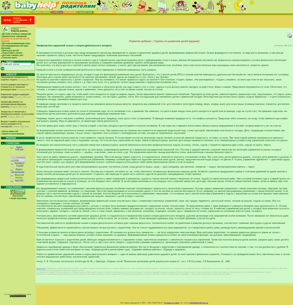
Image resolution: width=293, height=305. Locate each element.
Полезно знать (9, 57)
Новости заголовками (13, 134)
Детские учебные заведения (16, 34)
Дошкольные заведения (14, 36)
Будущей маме (85, 12)
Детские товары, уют (12, 55)
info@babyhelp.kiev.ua (199, 303)
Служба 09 (57, 12)
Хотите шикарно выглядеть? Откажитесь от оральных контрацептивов (14, 87)
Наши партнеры (19, 198)
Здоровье (6, 12)
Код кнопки (18, 196)
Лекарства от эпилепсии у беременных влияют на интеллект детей (17, 114)
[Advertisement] (164, 24)
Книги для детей (10, 50)
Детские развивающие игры (16, 43)
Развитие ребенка (41, 12)
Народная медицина (105, 12)
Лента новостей (10, 131)
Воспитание (70, 12)
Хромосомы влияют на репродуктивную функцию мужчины (13, 104)
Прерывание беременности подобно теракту (14, 78)
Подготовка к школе (12, 53)
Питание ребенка (21, 12)
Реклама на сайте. (172, 303)
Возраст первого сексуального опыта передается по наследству (15, 124)
